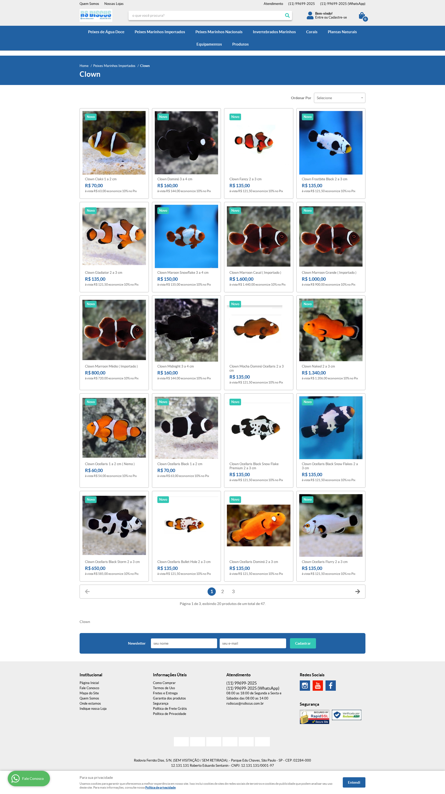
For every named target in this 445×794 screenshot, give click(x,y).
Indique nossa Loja (93, 709)
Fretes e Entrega (165, 693)
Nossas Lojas (114, 4)
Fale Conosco (89, 688)
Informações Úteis (170, 674)
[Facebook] (331, 685)
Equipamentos (209, 44)
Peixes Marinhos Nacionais (219, 32)
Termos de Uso (164, 688)
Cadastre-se (338, 17)
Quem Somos (89, 4)
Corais (312, 32)
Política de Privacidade (169, 714)
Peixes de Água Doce (106, 32)
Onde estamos (90, 703)
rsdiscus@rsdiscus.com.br (245, 703)
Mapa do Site (89, 693)
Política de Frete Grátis (170, 709)
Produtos (240, 44)
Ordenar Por (301, 98)
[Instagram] (305, 685)
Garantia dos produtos (169, 698)
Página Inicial (89, 683)
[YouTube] (318, 685)
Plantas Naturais (342, 32)
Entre (319, 17)
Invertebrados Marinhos (274, 32)
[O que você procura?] (287, 15)
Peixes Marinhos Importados (160, 32)
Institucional (91, 674)
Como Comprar (164, 683)
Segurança (160, 703)
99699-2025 (301, 4)
